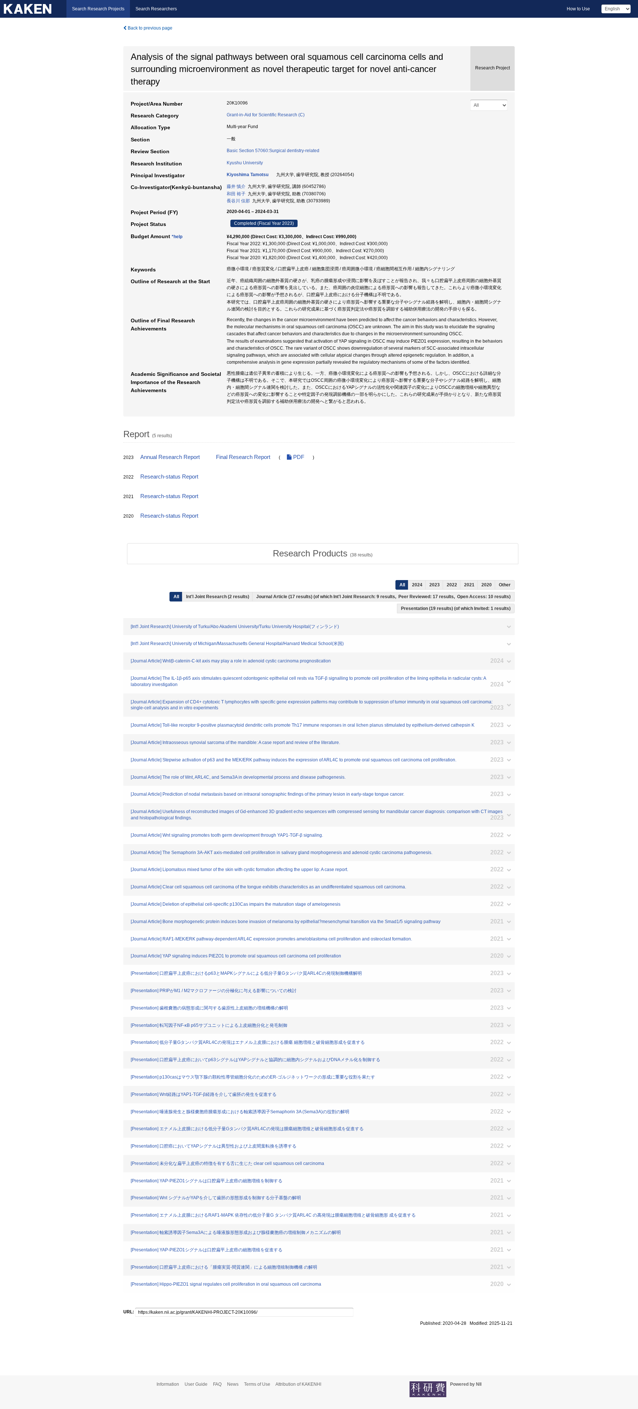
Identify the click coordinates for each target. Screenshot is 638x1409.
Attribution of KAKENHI (298, 1384)
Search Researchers (156, 8)
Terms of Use (257, 1384)
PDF (298, 457)
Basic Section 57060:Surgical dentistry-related (273, 150)
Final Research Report (243, 457)
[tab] (322, 553)
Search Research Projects (98, 8)
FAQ (217, 1384)
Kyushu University (245, 162)
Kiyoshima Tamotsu (247, 174)
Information (168, 1384)
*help (177, 236)
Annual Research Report (170, 457)
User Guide (196, 1384)
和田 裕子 (236, 193)
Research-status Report (169, 477)
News (233, 1384)
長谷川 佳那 (238, 200)
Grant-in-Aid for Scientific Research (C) (266, 114)
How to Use (578, 8)
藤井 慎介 (236, 186)
